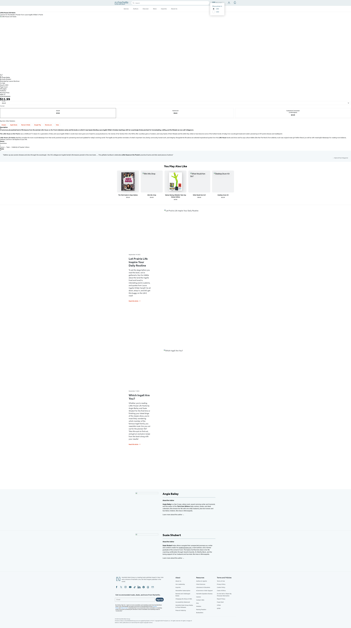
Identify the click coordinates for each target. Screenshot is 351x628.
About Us (174, 9)
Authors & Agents (201, 581)
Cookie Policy (221, 587)
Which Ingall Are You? (139, 396)
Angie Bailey (6, 77)
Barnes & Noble (25, 125)
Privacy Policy (221, 584)
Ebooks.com (48, 125)
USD (217, 9)
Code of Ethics (221, 590)
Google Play (37, 125)
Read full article (133, 301)
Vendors (198, 606)
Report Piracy (221, 599)
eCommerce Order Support (204, 590)
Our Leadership (180, 584)
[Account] (229, 3)
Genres (126, 9)
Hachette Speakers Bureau (204, 594)
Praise (2, 149)
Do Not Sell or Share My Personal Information (224, 595)
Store (155, 9)
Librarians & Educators (203, 587)
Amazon (4, 125)
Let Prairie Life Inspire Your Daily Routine (138, 262)
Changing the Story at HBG (184, 599)
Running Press (4, 92)
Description (4, 127)
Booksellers (199, 612)
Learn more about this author (173, 514)
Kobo (57, 125)
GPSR (218, 608)
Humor (2, 147)
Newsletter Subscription (183, 590)
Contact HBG (200, 600)
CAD (217, 12)
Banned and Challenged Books (183, 595)
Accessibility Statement (183, 602)
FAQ (197, 603)
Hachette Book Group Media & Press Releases (184, 606)
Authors (135, 9)
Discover (146, 9)
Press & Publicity (181, 610)
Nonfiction (3, 143)
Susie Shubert (6, 79)
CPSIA (219, 605)
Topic (8, 147)
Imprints (164, 9)
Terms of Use (221, 581)
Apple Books (13, 125)
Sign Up (160, 599)
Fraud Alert (220, 602)
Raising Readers (201, 609)
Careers (198, 597)
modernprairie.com (185, 547)
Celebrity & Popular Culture (20, 147)
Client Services (200, 584)
